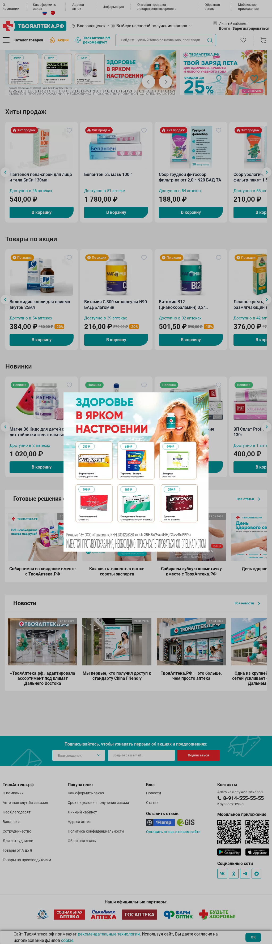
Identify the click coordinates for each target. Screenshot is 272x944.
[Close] (203, 398)
